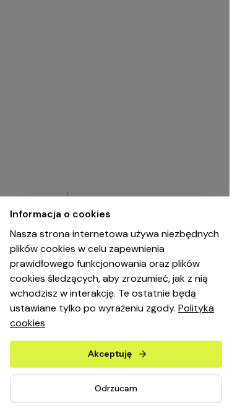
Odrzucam (116, 388)
